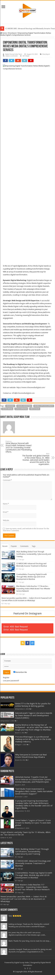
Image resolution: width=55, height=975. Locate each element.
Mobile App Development (44, 406)
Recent (4, 546)
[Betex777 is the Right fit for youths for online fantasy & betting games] (7, 705)
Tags (34, 546)
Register (6, 678)
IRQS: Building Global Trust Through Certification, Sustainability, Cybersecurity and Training (33, 554)
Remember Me (21, 672)
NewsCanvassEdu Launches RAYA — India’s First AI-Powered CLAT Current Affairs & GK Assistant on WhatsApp (24, 899)
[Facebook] (27, 643)
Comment (7, 480)
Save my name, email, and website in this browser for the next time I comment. (26, 530)
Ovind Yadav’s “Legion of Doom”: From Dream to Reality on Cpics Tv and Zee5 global (33, 822)
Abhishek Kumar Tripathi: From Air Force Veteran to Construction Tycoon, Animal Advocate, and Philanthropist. (33, 779)
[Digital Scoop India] (27, 10)
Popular (14, 546)
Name (6, 504)
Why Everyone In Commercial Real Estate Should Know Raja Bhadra (31, 755)
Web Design (35, 409)
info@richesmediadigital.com (23, 393)
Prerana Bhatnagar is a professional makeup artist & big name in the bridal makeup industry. (33, 739)
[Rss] (23, 643)
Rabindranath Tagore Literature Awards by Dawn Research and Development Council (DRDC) (33, 715)
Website (6, 520)
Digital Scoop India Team (13, 54)
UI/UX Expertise (21, 409)
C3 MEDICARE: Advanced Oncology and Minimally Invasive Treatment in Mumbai (32, 863)
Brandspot (12, 33)
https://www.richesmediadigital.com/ (31, 387)
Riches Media (7, 409)
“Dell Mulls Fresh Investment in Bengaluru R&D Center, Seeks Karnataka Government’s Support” (33, 791)
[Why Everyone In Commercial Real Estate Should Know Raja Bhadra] (7, 760)
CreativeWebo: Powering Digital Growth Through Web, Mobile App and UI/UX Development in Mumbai (31, 576)
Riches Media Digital (35, 266)
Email (5, 512)
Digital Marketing (24, 406)
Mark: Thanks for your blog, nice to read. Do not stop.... (30, 941)
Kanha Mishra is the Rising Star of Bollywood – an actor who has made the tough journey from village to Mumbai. (33, 727)
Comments (24, 546)
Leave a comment (11, 56)
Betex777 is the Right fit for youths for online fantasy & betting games (33, 704)
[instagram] (32, 643)
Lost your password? (11, 681)
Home (4, 33)
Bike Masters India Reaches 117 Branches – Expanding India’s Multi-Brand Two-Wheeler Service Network (33, 588)
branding (10, 406)
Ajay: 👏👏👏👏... (15, 916)
